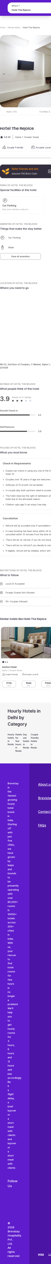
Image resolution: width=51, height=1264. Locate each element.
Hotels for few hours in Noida (17, 742)
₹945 (28, 684)
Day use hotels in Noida (25, 741)
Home (2, 27)
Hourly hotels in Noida (10, 739)
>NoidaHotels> (14, 27)
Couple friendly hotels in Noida (33, 741)
